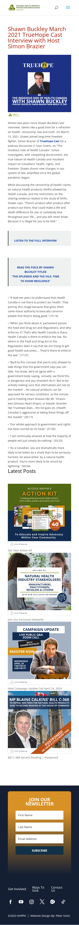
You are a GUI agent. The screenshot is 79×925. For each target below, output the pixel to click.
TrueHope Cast (49, 141)
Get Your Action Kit (20, 550)
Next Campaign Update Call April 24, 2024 (35, 688)
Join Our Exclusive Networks (26, 619)
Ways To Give (38, 889)
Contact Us (57, 889)
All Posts (39, 770)
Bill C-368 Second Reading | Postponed (33, 757)
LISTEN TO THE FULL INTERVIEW (35, 240)
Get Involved (19, 889)
